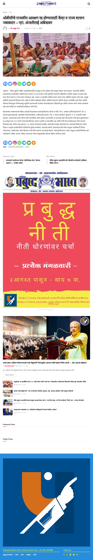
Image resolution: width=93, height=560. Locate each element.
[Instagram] (15, 84)
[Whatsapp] (19, 84)
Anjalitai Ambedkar (16, 147)
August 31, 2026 (22, 366)
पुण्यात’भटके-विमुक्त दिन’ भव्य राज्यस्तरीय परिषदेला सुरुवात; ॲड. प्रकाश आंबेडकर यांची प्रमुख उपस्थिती (43, 391)
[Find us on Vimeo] (77, 554)
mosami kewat (9, 366)
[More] (33, 84)
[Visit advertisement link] (46, 240)
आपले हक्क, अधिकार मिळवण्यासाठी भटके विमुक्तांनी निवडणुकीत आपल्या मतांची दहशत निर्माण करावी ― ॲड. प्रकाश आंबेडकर (44, 362)
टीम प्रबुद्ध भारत (14, 28)
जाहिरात (28, 555)
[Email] (29, 84)
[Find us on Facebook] (63, 554)
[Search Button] (89, 3)
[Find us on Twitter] (67, 554)
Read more (10, 374)
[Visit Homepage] (46, 3)
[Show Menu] (4, 3)
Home (5, 12)
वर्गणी (16, 555)
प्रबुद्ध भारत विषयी (7, 555)
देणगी (22, 555)
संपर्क (35, 555)
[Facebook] (5, 84)
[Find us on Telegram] (70, 554)
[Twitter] (10, 84)
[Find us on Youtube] (74, 554)
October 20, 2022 (30, 28)
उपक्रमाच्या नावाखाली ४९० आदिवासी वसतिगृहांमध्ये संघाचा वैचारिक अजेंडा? (35, 409)
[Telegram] (24, 84)
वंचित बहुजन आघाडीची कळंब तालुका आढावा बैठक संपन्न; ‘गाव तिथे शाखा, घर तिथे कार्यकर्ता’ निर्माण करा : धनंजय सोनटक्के (49, 400)
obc (27, 147)
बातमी (10, 12)
